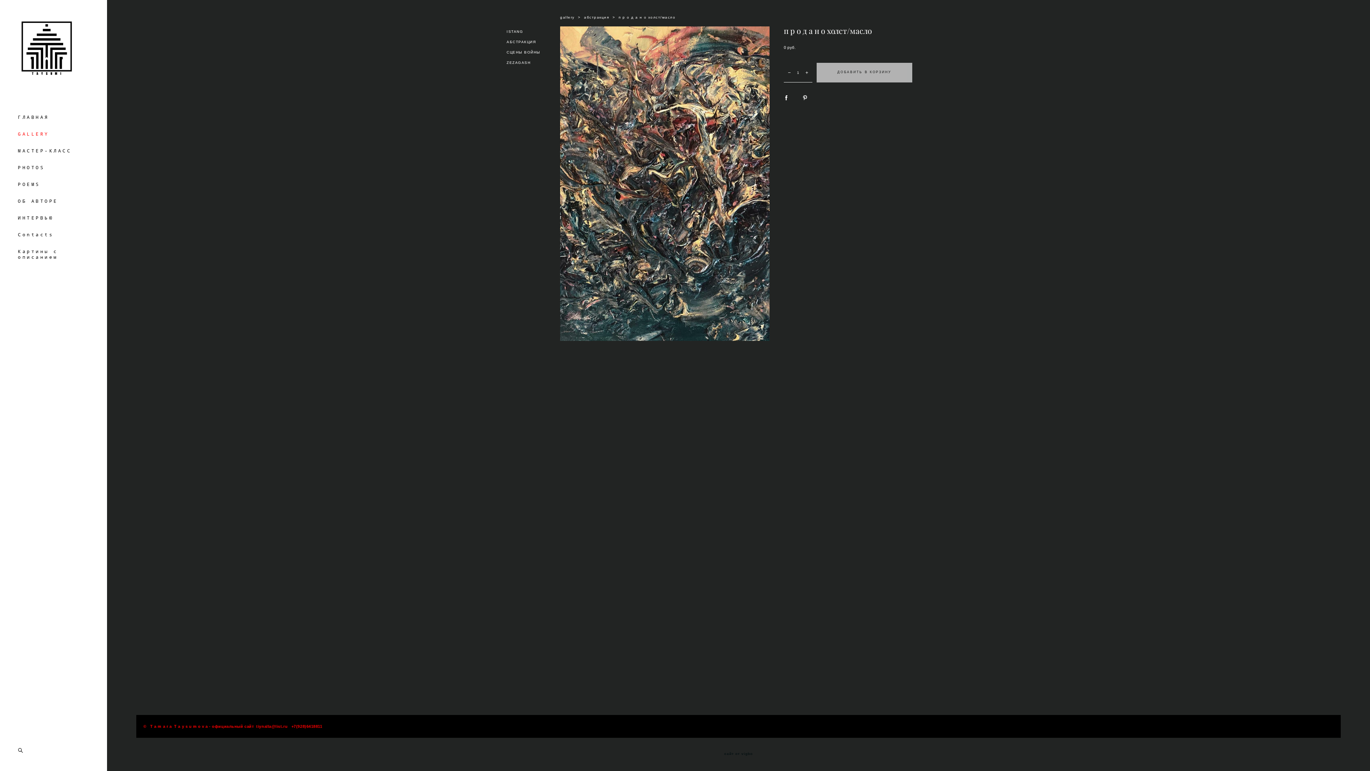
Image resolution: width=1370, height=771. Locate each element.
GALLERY (33, 134)
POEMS (29, 184)
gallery (567, 17)
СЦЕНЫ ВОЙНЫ (524, 52)
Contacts (36, 234)
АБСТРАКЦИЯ (521, 42)
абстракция (596, 17)
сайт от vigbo (738, 754)
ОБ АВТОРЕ (38, 201)
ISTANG (515, 32)
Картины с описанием (38, 254)
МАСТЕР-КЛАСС (45, 150)
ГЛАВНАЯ (33, 117)
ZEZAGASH (519, 63)
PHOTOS (31, 167)
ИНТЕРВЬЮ (36, 218)
